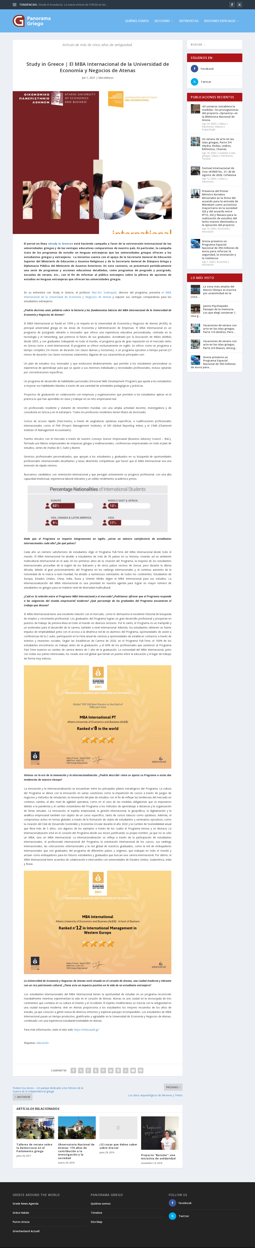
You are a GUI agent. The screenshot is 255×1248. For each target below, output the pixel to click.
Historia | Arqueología (213, 128)
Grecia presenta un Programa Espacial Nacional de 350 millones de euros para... (213, 362)
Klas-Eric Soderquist (104, 292)
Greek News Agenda (25, 1203)
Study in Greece (60, 243)
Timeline (96, 1212)
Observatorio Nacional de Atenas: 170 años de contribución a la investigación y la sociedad (76, 1151)
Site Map (96, 1222)
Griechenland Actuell (26, 1231)
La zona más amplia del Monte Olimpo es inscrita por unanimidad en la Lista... (213, 291)
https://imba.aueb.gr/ (86, 1029)
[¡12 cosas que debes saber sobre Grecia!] (118, 1127)
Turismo (206, 158)
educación (42, 1043)
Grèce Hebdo (21, 1212)
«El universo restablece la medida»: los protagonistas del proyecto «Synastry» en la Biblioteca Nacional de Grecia (220, 113)
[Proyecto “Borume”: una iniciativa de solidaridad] (160, 1133)
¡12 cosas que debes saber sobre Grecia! (118, 1146)
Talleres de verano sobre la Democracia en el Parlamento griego (34, 1148)
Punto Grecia (21, 1222)
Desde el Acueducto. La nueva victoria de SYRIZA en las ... (73, 4)
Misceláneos (105, 77)
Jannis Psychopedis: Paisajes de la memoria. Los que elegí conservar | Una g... (213, 311)
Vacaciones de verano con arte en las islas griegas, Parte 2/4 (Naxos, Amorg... (220, 344)
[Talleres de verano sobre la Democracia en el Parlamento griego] (35, 1127)
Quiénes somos (137, 21)
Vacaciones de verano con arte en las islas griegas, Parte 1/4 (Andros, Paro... (220, 328)
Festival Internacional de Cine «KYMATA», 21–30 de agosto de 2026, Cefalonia (219, 171)
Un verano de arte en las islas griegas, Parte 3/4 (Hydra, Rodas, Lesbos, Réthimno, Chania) (218, 144)
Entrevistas (189, 21)
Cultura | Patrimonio (222, 155)
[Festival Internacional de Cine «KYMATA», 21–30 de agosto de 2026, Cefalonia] (195, 170)
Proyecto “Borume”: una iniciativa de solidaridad (158, 1156)
